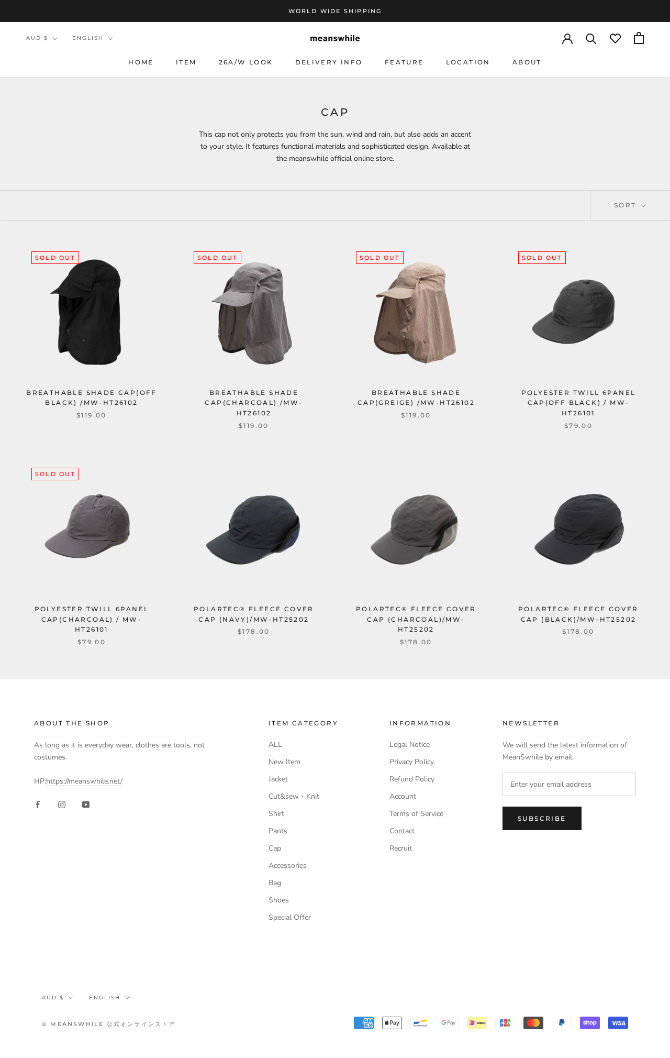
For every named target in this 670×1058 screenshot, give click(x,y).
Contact (402, 831)
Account (402, 796)
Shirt (276, 814)
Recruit (400, 848)
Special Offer (290, 917)
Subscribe (542, 818)
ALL (275, 745)
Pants (278, 831)
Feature (404, 62)
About (527, 62)
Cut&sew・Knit (294, 796)
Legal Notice (409, 745)
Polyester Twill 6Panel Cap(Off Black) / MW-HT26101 (578, 403)
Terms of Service (416, 814)
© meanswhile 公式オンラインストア (109, 1024)
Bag (275, 883)
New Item (284, 762)
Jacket (278, 779)
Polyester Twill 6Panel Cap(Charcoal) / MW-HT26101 (92, 619)
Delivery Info (329, 62)
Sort (626, 205)
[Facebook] (37, 804)
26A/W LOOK (246, 62)
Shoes (279, 900)
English (88, 38)
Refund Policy (411, 779)
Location (468, 62)
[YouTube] (86, 804)
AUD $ (37, 38)
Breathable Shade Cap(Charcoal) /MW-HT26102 (254, 403)
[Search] (591, 37)
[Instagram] (61, 804)
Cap (275, 848)
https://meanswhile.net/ (84, 781)
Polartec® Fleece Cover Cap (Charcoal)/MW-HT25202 (416, 619)
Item (186, 62)
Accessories (288, 865)
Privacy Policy (411, 762)
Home (141, 62)
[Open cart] (639, 38)
